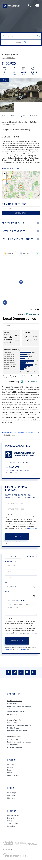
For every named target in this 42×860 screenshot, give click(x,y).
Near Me (19, 42)
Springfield (29, 432)
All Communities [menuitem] (13, 815)
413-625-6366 (12, 723)
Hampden (21, 432)
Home (4, 432)
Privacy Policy (32, 528)
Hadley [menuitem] (9, 821)
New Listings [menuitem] (11, 795)
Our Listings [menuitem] (11, 793)
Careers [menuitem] (10, 767)
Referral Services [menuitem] (13, 775)
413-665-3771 (12, 467)
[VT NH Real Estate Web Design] (15, 855)
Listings (9, 432)
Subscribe (17, 536)
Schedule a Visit (28, 556)
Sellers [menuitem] (9, 773)
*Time (7, 592)
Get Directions (21, 213)
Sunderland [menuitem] (11, 826)
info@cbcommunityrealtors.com (19, 706)
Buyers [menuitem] (9, 770)
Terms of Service (21, 649)
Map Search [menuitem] (11, 798)
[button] (38, 36)
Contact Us (8, 472)
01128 (36, 432)
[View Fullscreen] (4, 182)
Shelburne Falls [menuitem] (12, 823)
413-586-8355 (12, 739)
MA (15, 432)
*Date (7, 582)
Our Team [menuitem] (10, 764)
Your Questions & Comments (15, 601)
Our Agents (17, 472)
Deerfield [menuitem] (10, 818)
